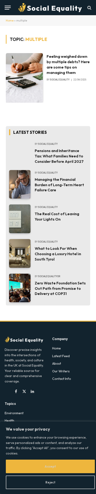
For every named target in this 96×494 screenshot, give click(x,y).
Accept (50, 466)
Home (10, 20)
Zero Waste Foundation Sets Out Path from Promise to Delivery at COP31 (60, 288)
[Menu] (8, 7)
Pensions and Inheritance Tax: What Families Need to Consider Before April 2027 (59, 156)
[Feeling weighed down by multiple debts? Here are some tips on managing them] (24, 77)
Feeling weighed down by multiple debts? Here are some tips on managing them (68, 64)
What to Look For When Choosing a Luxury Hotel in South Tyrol (58, 254)
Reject (50, 482)
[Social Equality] (50, 7)
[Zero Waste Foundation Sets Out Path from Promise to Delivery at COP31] (20, 288)
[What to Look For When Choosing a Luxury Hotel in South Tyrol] (20, 253)
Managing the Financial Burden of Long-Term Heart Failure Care (59, 185)
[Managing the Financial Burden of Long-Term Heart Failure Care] (20, 184)
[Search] (88, 7)
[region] (48, 457)
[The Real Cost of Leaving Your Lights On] (20, 218)
